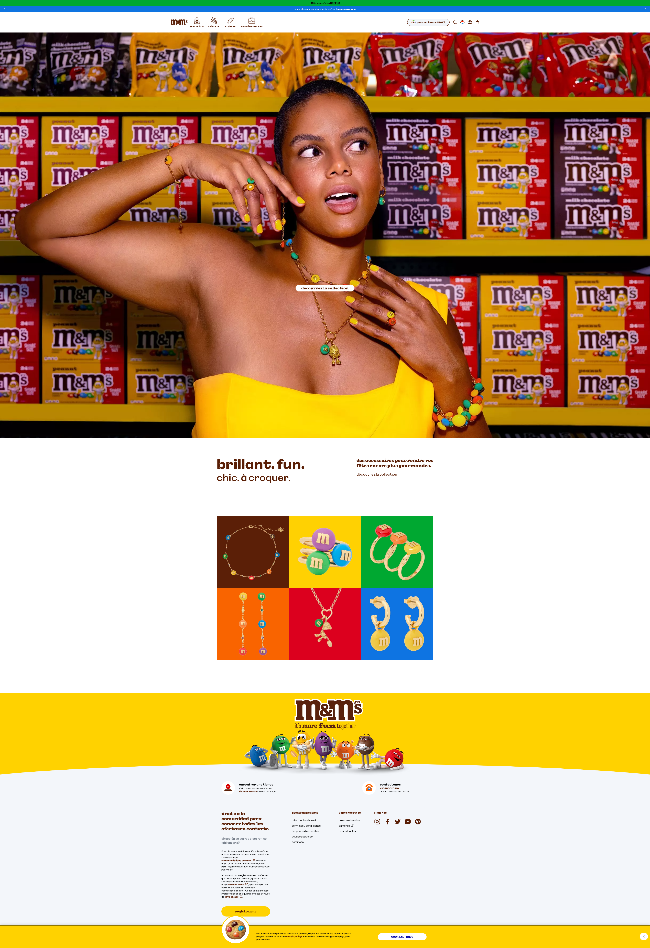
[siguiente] (645, 9)
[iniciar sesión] (470, 22)
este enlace (231, 896)
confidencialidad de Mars (236, 860)
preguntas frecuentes (305, 831)
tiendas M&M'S (248, 791)
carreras (344, 825)
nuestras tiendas (349, 820)
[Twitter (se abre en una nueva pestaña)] (397, 821)
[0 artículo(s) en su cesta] (477, 22)
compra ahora (347, 9)
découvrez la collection (325, 288)
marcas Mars (236, 884)
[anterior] (4, 9)
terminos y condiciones (306, 825)
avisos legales (347, 831)
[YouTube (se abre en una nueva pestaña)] (408, 821)
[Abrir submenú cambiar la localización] (462, 22)
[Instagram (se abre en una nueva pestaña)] (377, 821)
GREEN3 (335, 3)
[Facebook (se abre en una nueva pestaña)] (387, 821)
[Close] (644, 936)
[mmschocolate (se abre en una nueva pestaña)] (418, 821)
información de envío (304, 820)
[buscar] (455, 22)
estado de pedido (302, 836)
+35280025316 (389, 788)
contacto (298, 841)
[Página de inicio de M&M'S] (179, 22)
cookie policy (294, 936)
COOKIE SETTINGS (402, 936)
